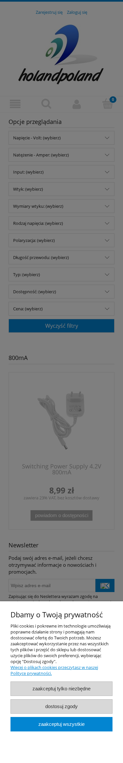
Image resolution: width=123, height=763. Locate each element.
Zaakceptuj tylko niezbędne (61, 688)
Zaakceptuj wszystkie (61, 724)
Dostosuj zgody (61, 706)
